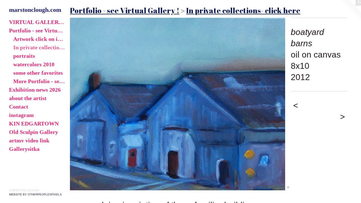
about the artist (28, 98)
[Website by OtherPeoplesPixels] (349, 11)
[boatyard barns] (177, 104)
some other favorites (38, 73)
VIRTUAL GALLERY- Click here (37, 22)
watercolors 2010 (33, 64)
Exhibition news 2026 (35, 90)
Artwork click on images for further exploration (39, 39)
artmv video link (29, 140)
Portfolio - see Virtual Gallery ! (37, 30)
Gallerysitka (24, 149)
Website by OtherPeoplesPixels (35, 194)
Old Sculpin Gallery (33, 132)
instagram (21, 115)
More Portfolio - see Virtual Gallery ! (39, 81)
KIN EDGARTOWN (34, 123)
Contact (18, 106)
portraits (24, 56)
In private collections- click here (39, 47)
